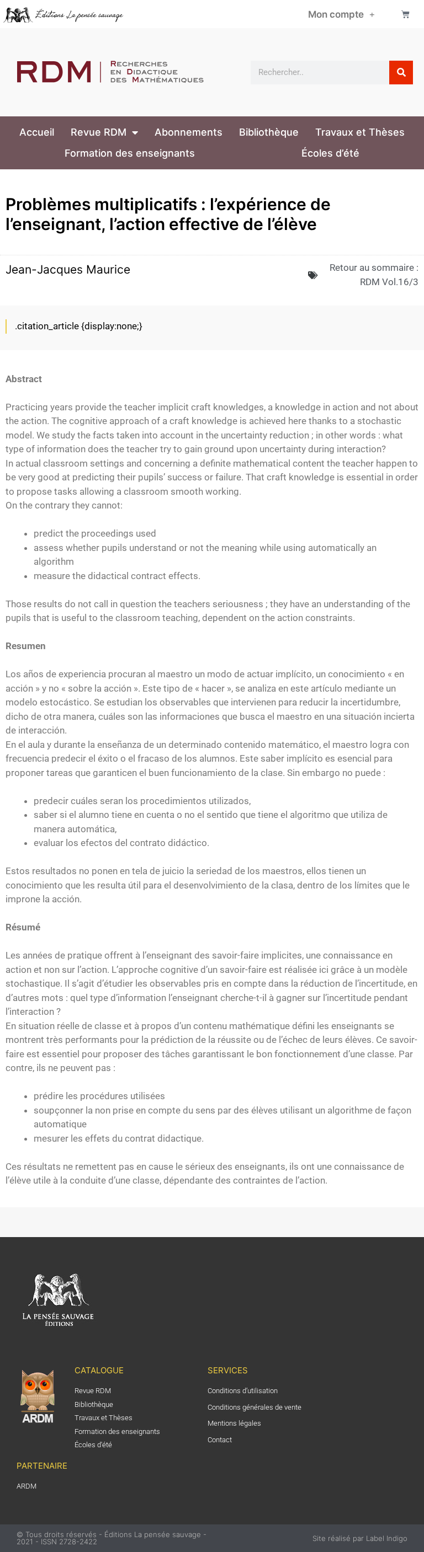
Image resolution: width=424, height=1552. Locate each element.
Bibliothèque (269, 132)
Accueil (36, 132)
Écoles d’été (330, 153)
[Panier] (405, 14)
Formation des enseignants (130, 153)
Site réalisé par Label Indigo (359, 1538)
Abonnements (188, 132)
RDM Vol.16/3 (389, 281)
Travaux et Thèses (360, 132)
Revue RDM (98, 132)
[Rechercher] (401, 72)
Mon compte (336, 14)
